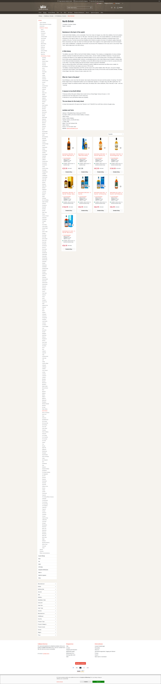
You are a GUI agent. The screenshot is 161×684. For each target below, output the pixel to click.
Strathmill (44, 484)
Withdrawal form (70, 653)
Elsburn (43, 214)
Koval (43, 347)
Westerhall (44, 530)
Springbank (44, 470)
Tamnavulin (44, 493)
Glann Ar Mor (44, 231)
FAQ (67, 646)
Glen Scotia (44, 249)
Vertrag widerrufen (70, 655)
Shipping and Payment (71, 649)
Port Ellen (44, 440)
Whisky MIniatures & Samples (45, 24)
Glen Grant (44, 240)
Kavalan (42, 42)
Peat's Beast (44, 428)
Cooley (43, 166)
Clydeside (44, 156)
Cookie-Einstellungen (100, 646)
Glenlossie (44, 277)
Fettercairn (44, 217)
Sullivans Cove (45, 486)
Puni (43, 444)
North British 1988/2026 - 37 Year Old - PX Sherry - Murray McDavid (68, 193)
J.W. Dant (44, 191)
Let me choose (60, 681)
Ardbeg (43, 75)
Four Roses (44, 224)
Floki (43, 222)
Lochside (44, 374)
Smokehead (44, 463)
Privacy (96, 653)
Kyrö (43, 349)
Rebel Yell (44, 447)
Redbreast (43, 47)
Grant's (43, 291)
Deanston (44, 193)
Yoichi (43, 547)
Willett (43, 539)
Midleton (44, 393)
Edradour (44, 208)
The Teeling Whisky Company (48, 496)
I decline (86, 681)
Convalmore (44, 164)
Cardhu (43, 149)
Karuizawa (44, 330)
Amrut (42, 29)
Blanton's (44, 122)
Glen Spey (44, 251)
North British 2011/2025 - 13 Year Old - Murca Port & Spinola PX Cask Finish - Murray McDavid (68, 231)
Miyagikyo (44, 402)
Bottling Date (41, 589)
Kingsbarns (44, 338)
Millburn (43, 396)
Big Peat (44, 114)
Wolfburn (44, 540)
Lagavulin (44, 352)
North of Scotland (45, 412)
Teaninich (44, 495)
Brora (43, 129)
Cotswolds (44, 170)
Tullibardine (44, 519)
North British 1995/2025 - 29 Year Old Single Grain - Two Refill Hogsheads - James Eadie (116, 154)
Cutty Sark (44, 179)
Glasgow (44, 233)
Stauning (44, 479)
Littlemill (43, 368)
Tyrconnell (44, 521)
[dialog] (80, 679)
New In (40, 572)
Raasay (43, 446)
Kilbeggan (44, 333)
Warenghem (44, 525)
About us (97, 649)
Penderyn (44, 430)
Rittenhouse (44, 451)
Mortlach (44, 405)
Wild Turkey (44, 537)
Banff (43, 103)
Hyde (43, 309)
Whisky (40, 20)
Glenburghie (44, 254)
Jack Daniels (43, 38)
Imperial (43, 312)
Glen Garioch (44, 238)
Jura (43, 328)
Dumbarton (44, 205)
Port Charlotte (45, 437)
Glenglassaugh (45, 268)
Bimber (43, 115)
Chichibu (44, 152)
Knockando (44, 344)
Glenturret (44, 286)
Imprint (96, 655)
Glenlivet (44, 275)
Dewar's (43, 194)
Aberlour (44, 59)
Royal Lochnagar (45, 456)
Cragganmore (45, 172)
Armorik (43, 82)
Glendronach (44, 259)
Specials (41, 549)
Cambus (43, 142)
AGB (67, 656)
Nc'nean (43, 407)
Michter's (44, 391)
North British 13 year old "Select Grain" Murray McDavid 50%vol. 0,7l (83, 154)
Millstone (44, 398)
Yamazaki (44, 546)
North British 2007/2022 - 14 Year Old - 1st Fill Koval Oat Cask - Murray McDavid (100, 193)
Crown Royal (44, 177)
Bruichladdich (45, 131)
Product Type (41, 621)
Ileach (43, 310)
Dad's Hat (44, 180)
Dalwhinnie (44, 189)
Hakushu (44, 294)
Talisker (43, 489)
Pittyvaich (44, 433)
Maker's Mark (44, 386)
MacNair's (44, 384)
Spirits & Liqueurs (42, 575)
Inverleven (44, 319)
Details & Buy (69, 172)
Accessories (42, 26)
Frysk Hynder (44, 226)
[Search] (90, 7)
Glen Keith (44, 242)
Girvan (43, 229)
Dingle (43, 196)
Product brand (41, 627)
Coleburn (44, 159)
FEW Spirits (44, 219)
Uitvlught (44, 523)
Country (40, 619)
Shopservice (69, 644)
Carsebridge (44, 150)
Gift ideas (40, 567)
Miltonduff (44, 400)
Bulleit (43, 135)
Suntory (43, 488)
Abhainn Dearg (45, 61)
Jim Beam (43, 40)
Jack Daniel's (44, 321)
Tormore (43, 516)
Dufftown (44, 203)
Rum (39, 558)
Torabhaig (44, 514)
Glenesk (43, 263)
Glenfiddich (44, 266)
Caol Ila (43, 145)
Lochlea (43, 372)
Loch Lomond (45, 370)
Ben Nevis (44, 107)
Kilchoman (44, 335)
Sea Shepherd (45, 460)
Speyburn (44, 467)
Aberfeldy (44, 57)
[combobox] (78, 7)
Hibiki (43, 303)
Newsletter (97, 648)
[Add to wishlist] (73, 148)
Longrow (44, 377)
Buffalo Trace (44, 133)
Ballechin (44, 98)
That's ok (98, 681)
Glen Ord (44, 247)
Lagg (43, 354)
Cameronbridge (45, 143)
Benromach (44, 112)
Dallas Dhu (44, 186)
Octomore (44, 417)
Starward (43, 49)
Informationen (99, 644)
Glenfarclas (44, 265)
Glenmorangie (45, 279)
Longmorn (44, 375)
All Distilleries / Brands (45, 56)
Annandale (44, 71)
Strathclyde (44, 481)
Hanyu (43, 296)
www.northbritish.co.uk (72, 128)
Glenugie (44, 287)
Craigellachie (44, 175)
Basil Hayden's (45, 105)
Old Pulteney (44, 424)
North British (44, 410)
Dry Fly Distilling (45, 200)
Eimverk (43, 210)
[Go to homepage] (43, 7)
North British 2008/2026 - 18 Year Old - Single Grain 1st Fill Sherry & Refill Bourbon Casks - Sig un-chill (68, 154)
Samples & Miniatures (43, 569)
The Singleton (45, 505)
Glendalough (44, 258)
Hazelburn (44, 300)
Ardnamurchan (45, 80)
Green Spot (44, 293)
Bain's (43, 91)
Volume (40, 610)
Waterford (43, 54)
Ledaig (43, 361)
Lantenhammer (45, 356)
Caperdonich (44, 147)
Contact (68, 648)
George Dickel (45, 228)
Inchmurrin (44, 316)
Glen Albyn (44, 235)
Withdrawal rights (70, 651)
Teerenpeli (44, 498)
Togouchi (44, 509)
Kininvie (43, 340)
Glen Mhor (44, 244)
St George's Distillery (46, 472)
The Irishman (44, 502)
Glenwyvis (44, 289)
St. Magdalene (45, 474)
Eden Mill (44, 207)
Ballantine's (44, 96)
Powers (43, 442)
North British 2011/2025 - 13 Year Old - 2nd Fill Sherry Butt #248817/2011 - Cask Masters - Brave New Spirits (116, 193)
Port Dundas (44, 439)
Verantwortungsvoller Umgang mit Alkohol (105, 651)
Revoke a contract (80, 663)
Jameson (43, 35)
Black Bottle (44, 117)
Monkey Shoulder (45, 403)
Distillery (40, 597)
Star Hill (43, 475)
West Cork (43, 52)
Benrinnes (44, 110)
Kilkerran (44, 337)
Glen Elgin (44, 237)
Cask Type (40, 608)
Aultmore (44, 89)
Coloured (40, 602)
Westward (44, 532)
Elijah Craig (44, 212)
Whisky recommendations (45, 553)
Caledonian (44, 140)
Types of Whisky (43, 22)
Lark (43, 359)
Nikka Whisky (43, 43)
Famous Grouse (45, 215)
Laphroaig (44, 358)
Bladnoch (44, 119)
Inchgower (44, 314)
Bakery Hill (44, 92)
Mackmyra (44, 382)
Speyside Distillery (45, 468)
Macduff (44, 381)
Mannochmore (45, 388)
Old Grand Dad (45, 423)
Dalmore (43, 187)
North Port (44, 414)
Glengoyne (44, 270)
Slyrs (43, 461)
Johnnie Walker (44, 36)
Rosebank (44, 453)
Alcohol (40, 592)
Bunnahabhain (45, 136)
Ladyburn (44, 351)
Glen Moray (44, 245)
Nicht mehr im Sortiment (100, 656)
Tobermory (44, 507)
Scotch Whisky (41, 556)
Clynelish (44, 157)
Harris (43, 298)
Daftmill (43, 182)
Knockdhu (44, 345)
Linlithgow (44, 367)
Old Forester (44, 421)
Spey (43, 465)
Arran (43, 84)
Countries (41, 551)
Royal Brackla (45, 454)
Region (39, 632)
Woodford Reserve (45, 542)
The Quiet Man (45, 504)
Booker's (44, 124)
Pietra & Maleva (45, 431)
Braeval (43, 128)
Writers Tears (44, 544)
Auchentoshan (45, 85)
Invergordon (44, 317)
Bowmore (44, 126)
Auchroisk (44, 87)
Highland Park (45, 305)
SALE (39, 564)
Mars (43, 389)
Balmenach (44, 100)
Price (39, 635)
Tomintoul (44, 512)
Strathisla (44, 482)
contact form (46, 653)
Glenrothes (44, 280)
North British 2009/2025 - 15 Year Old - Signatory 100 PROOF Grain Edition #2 (100, 154)
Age (39, 594)
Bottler (39, 586)
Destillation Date (42, 600)
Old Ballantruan (45, 419)
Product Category (42, 624)
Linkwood (44, 365)
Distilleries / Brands (44, 27)
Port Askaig (44, 435)
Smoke (39, 629)
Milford (43, 395)
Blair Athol (44, 121)
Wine (39, 578)
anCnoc (43, 70)
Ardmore (44, 77)
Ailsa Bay (44, 64)
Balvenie (43, 101)
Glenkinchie (44, 273)
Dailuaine (44, 184)
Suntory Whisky (44, 50)
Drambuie (44, 198)
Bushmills (43, 31)
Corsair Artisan (45, 168)
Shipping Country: (108, 3)
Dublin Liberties (45, 201)
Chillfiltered (40, 616)
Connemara (43, 33)
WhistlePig (44, 533)
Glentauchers (44, 282)
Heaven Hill (44, 302)
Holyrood (44, 307)
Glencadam (44, 256)
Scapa (43, 458)
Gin (39, 561)
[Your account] (114, 7)
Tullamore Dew (45, 518)
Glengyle (44, 272)
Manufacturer (41, 583)
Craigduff (44, 173)
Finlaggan (44, 221)
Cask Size (40, 605)
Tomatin (43, 511)
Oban (43, 416)
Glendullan (44, 261)
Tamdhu (43, 491)
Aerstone (44, 63)
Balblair (43, 94)
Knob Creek (44, 342)
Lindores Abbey (45, 363)
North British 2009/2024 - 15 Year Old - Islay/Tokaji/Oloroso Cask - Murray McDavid (84, 193)
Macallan (44, 379)
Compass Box (45, 161)
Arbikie (43, 73)
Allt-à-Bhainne (45, 66)
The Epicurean (45, 500)
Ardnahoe (44, 78)
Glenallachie (44, 252)
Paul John (43, 45)
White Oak (44, 535)
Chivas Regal (44, 154)
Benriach (44, 108)
